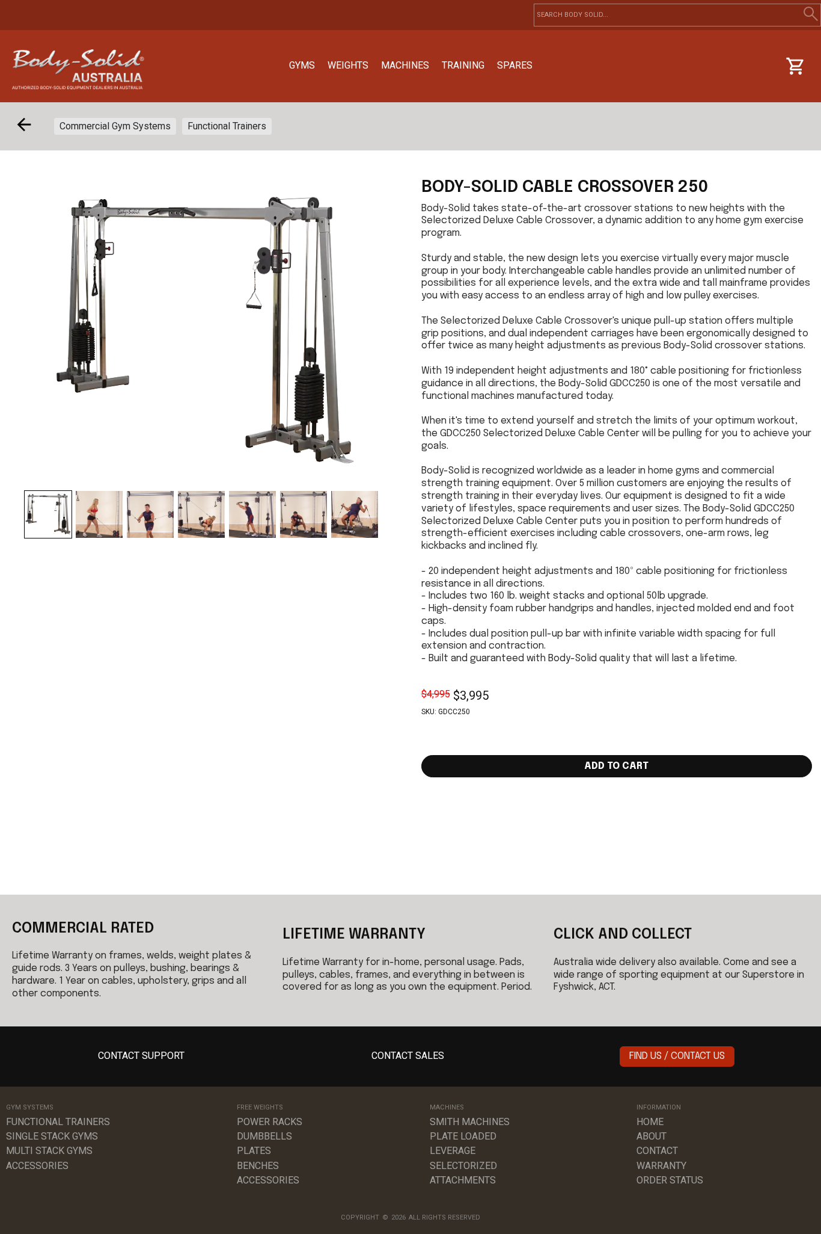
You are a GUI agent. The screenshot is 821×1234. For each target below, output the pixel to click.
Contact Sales (407, 1055)
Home (650, 1122)
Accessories (37, 1165)
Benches (258, 1165)
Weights (348, 65)
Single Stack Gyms (52, 1136)
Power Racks (269, 1122)
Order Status (669, 1180)
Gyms (302, 65)
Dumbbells (264, 1136)
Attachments (463, 1180)
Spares (515, 65)
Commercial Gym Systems (115, 126)
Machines (405, 65)
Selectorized (463, 1165)
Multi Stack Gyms (49, 1150)
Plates (254, 1150)
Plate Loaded (463, 1136)
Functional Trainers (227, 126)
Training (463, 65)
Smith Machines (470, 1122)
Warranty (661, 1165)
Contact (657, 1150)
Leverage (452, 1150)
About (651, 1136)
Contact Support (141, 1055)
